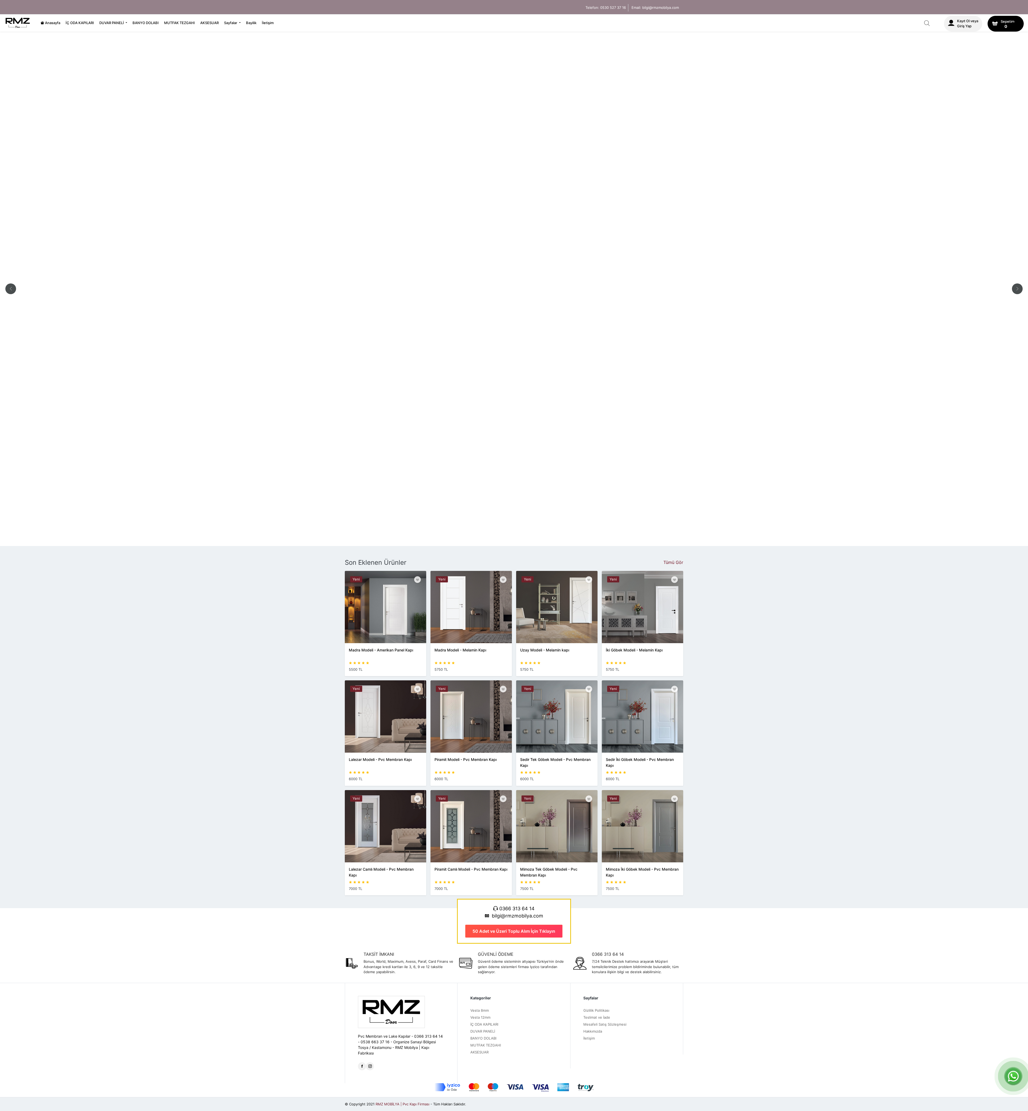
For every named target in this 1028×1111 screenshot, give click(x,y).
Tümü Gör (673, 562)
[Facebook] (362, 1066)
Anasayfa (52, 23)
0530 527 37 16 (613, 7)
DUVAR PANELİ (482, 1031)
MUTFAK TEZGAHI (179, 23)
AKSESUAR (209, 23)
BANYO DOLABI (146, 23)
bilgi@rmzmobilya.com (660, 7)
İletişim (268, 23)
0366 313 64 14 (516, 908)
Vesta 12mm (480, 1017)
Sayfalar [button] (231, 23)
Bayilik (251, 23)
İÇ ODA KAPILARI (80, 23)
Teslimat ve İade (596, 1017)
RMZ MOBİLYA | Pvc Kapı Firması (402, 1104)
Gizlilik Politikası (596, 1010)
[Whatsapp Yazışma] (1013, 1076)
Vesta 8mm (479, 1010)
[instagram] (370, 1066)
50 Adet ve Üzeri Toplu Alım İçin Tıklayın (514, 931)
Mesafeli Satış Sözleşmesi (604, 1024)
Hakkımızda (592, 1031)
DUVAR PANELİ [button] (112, 23)
